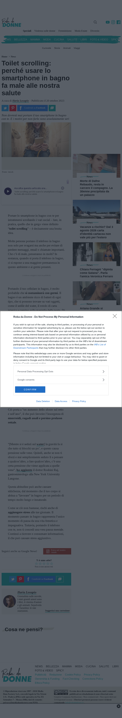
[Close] (116, 317)
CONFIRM (30, 389)
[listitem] (61, 371)
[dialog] (61, 359)
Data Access (61, 401)
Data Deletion (43, 401)
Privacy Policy (79, 401)
